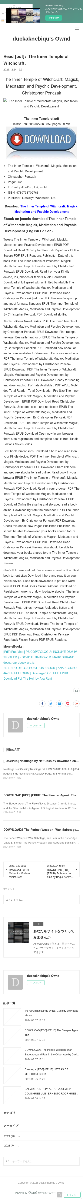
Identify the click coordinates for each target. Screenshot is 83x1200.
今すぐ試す (53, 17)
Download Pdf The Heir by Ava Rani (27, 678)
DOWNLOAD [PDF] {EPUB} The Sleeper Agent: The (39, 795)
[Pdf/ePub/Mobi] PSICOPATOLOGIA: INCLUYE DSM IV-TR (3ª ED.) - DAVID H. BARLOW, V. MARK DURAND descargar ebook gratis (40, 656)
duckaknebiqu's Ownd (41, 38)
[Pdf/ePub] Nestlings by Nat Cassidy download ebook (42, 761)
